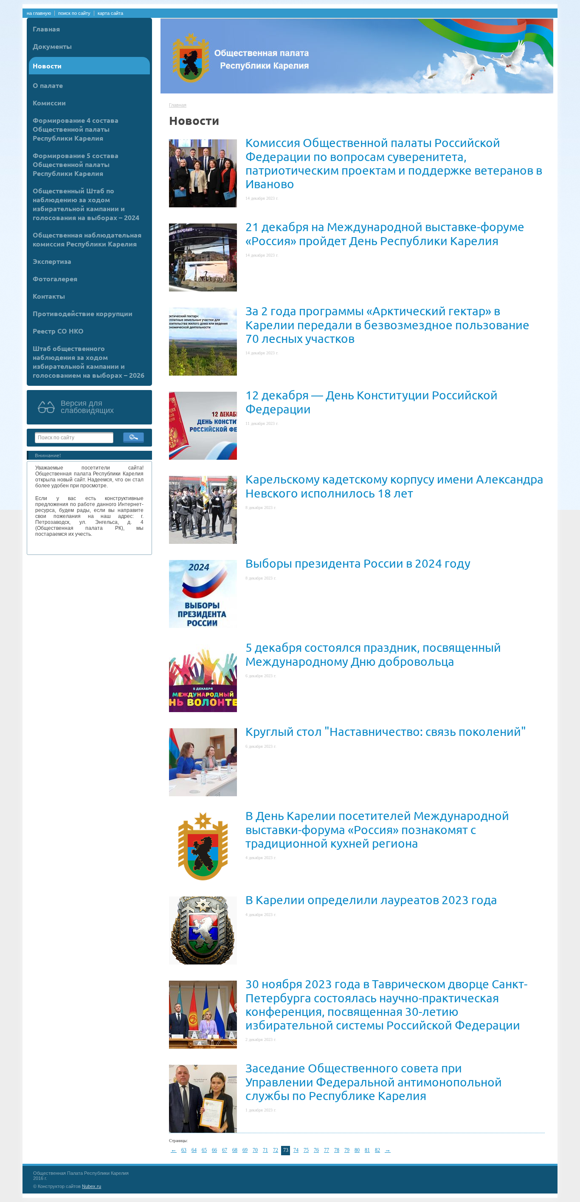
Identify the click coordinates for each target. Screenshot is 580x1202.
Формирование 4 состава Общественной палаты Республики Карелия (75, 129)
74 (295, 1150)
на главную (39, 13)
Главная (46, 28)
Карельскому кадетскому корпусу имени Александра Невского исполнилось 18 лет (394, 486)
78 (336, 1150)
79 (346, 1150)
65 (204, 1150)
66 (214, 1150)
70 (255, 1150)
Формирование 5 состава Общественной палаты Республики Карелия (75, 164)
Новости (47, 65)
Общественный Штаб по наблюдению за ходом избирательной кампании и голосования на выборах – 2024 (86, 204)
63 (183, 1150)
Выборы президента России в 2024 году (357, 563)
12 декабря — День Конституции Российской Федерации (371, 402)
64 (194, 1150)
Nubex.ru (91, 1186)
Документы (52, 46)
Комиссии (49, 102)
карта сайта (110, 13)
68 (234, 1150)
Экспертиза (52, 261)
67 (224, 1150)
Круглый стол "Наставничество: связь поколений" (385, 731)
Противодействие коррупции (82, 313)
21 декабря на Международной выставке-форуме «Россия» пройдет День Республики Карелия (384, 233)
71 (265, 1150)
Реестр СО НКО (58, 330)
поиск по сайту (74, 13)
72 (275, 1150)
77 (326, 1150)
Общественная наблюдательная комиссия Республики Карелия (87, 239)
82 (377, 1150)
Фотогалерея (55, 278)
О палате (48, 85)
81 (367, 1150)
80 (357, 1150)
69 (245, 1150)
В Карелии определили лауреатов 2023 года (371, 900)
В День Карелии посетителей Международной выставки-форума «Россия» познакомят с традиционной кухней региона (377, 829)
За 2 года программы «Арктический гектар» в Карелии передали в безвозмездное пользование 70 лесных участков (387, 324)
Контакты (49, 295)
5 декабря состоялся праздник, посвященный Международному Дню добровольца (373, 654)
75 (306, 1150)
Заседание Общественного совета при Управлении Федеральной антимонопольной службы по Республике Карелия (373, 1081)
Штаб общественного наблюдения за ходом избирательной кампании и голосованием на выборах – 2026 (88, 361)
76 (316, 1150)
